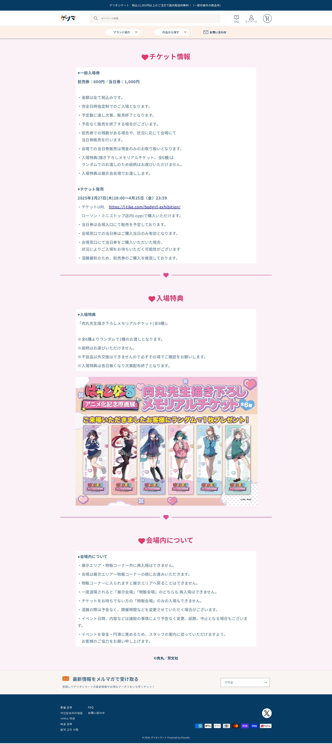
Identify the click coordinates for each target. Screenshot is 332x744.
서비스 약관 (67, 718)
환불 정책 (66, 707)
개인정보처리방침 (71, 713)
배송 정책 (66, 724)
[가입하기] (265, 682)
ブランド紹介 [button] (121, 32)
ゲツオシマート (159, 737)
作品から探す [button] (170, 32)
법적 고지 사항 (69, 729)
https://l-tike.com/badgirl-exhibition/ (144, 206)
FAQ (90, 707)
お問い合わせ (96, 713)
